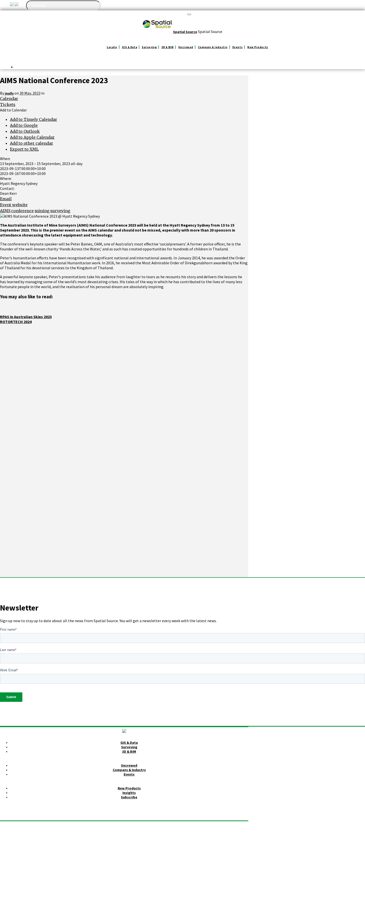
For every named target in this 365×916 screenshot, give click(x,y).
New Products (257, 47)
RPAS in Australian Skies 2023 (26, 316)
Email (6, 198)
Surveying (149, 47)
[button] (13, 109)
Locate (112, 47)
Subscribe (129, 797)
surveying (60, 210)
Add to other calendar (31, 143)
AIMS (5, 210)
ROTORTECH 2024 (16, 321)
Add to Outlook (25, 131)
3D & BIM (167, 47)
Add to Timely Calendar (33, 119)
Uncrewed (185, 47)
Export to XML (24, 149)
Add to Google (24, 125)
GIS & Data (129, 47)
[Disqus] (124, 386)
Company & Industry (213, 47)
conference (22, 210)
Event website (14, 204)
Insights (129, 792)
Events (237, 47)
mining (42, 210)
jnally (9, 93)
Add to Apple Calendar (32, 137)
